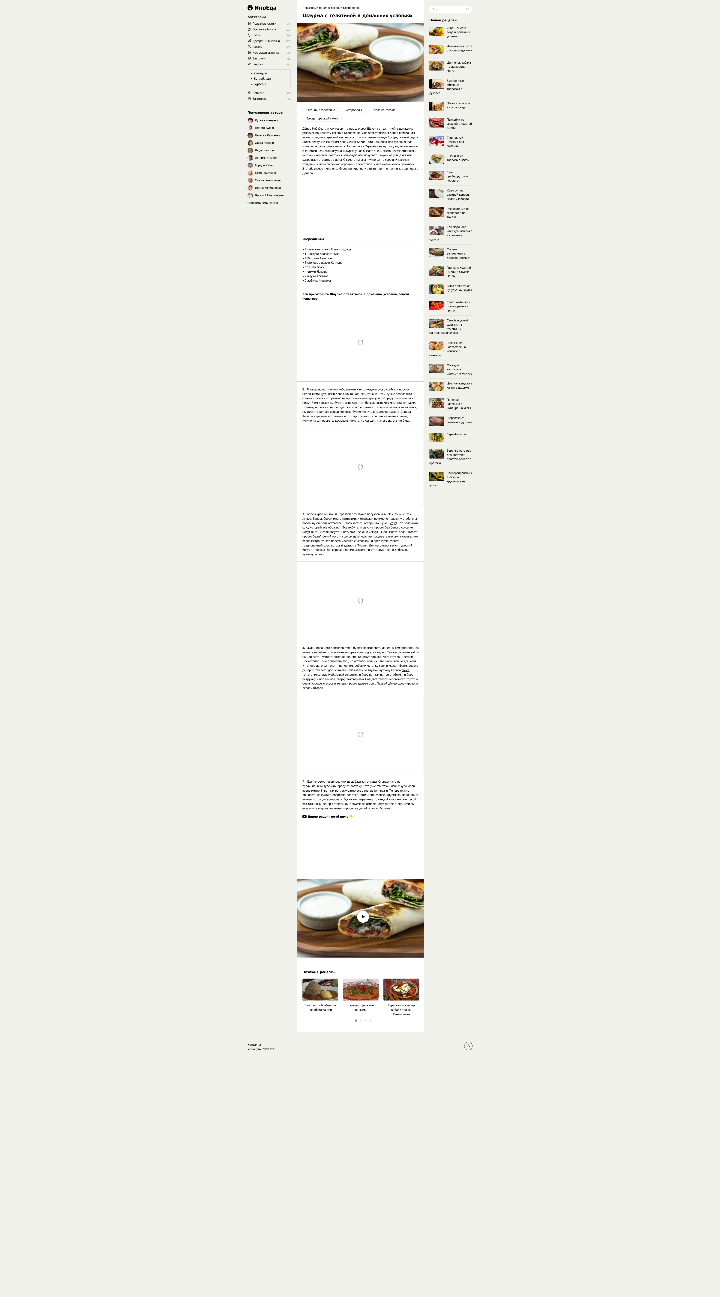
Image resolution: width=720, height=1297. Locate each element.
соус (413, 137)
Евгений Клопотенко (320, 110)
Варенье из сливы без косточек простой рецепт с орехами (450, 457)
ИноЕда (265, 8)
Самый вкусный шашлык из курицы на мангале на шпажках (448, 327)
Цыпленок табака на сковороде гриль (459, 67)
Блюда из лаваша (383, 110)
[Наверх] (468, 1046)
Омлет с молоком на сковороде (458, 105)
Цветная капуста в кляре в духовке (459, 385)
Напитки (258, 93)
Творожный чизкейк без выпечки (455, 142)
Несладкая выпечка (266, 52)
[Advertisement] (360, 206)
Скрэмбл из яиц (457, 434)
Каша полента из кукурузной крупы (459, 288)
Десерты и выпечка (266, 41)
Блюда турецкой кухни (322, 118)
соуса (347, 249)
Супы (256, 35)
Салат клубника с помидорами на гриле (458, 306)
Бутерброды (353, 110)
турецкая (400, 142)
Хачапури (260, 73)
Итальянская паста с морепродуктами (459, 48)
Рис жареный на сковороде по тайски (458, 213)
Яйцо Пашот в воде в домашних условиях (458, 32)
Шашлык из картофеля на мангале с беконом (447, 349)
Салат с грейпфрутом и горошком (457, 176)
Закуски (258, 64)
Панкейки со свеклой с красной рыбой (459, 124)
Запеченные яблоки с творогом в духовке (446, 87)
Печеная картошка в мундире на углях (459, 404)
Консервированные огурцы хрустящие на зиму (450, 479)
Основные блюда (264, 29)
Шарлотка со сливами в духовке (459, 420)
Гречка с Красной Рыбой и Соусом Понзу (459, 272)
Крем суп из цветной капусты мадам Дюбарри (458, 194)
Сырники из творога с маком (458, 158)
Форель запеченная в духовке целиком (458, 253)
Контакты (254, 1044)
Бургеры (260, 84)
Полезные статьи (264, 23)
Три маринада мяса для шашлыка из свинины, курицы (450, 233)
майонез (347, 541)
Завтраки (259, 58)
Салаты (257, 47)
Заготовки (260, 99)
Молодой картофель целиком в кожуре (459, 369)
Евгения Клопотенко (346, 133)
